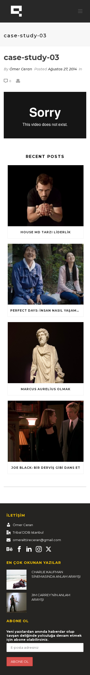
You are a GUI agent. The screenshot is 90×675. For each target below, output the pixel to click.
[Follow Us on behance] (9, 549)
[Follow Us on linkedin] (29, 549)
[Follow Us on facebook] (19, 549)
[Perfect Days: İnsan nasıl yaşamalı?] (46, 274)
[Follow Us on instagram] (39, 549)
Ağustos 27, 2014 (62, 69)
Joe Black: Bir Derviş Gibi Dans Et (45, 468)
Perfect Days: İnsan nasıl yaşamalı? (47, 310)
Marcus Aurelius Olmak (45, 389)
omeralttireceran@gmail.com (37, 540)
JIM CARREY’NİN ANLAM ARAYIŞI (51, 597)
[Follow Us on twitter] (49, 549)
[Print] (20, 81)
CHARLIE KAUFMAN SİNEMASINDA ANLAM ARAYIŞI (56, 574)
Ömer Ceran (21, 69)
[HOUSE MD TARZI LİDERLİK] (46, 195)
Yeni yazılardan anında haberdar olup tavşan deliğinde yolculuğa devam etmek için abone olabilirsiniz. (44, 635)
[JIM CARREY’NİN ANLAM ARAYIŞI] (16, 603)
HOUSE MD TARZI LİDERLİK (45, 232)
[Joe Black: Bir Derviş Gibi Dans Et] (46, 431)
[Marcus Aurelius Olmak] (46, 352)
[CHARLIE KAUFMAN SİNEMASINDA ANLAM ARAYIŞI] (16, 580)
